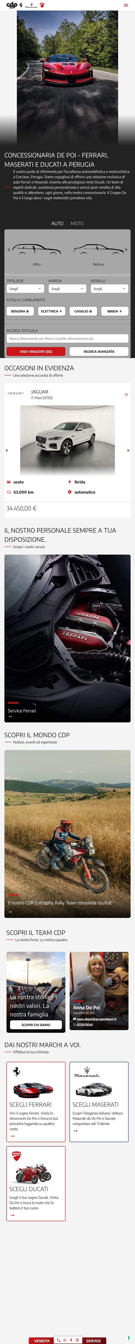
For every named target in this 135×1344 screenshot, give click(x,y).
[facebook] (71, 1340)
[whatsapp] (65, 1340)
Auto (57, 223)
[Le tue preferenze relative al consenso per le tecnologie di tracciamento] (129, 1338)
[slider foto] (67, 78)
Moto (77, 223)
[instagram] (77, 1340)
